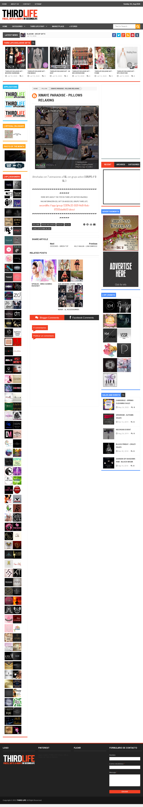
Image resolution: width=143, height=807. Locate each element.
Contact (27, 4)
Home (4, 4)
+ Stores (73, 26)
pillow (44, 88)
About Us (15, 4)
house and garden (48, 225)
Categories (17, 26)
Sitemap (38, 4)
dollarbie (36, 225)
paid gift (60, 225)
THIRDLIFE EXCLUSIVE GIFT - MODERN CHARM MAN (14, 72)
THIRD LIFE (21, 800)
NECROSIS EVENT (123, 430)
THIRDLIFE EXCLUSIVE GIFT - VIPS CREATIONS (126, 72)
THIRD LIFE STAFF (37, 26)
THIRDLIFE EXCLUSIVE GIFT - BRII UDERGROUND (81, 72)
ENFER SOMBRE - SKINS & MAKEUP (40, 38)
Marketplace (58, 26)
